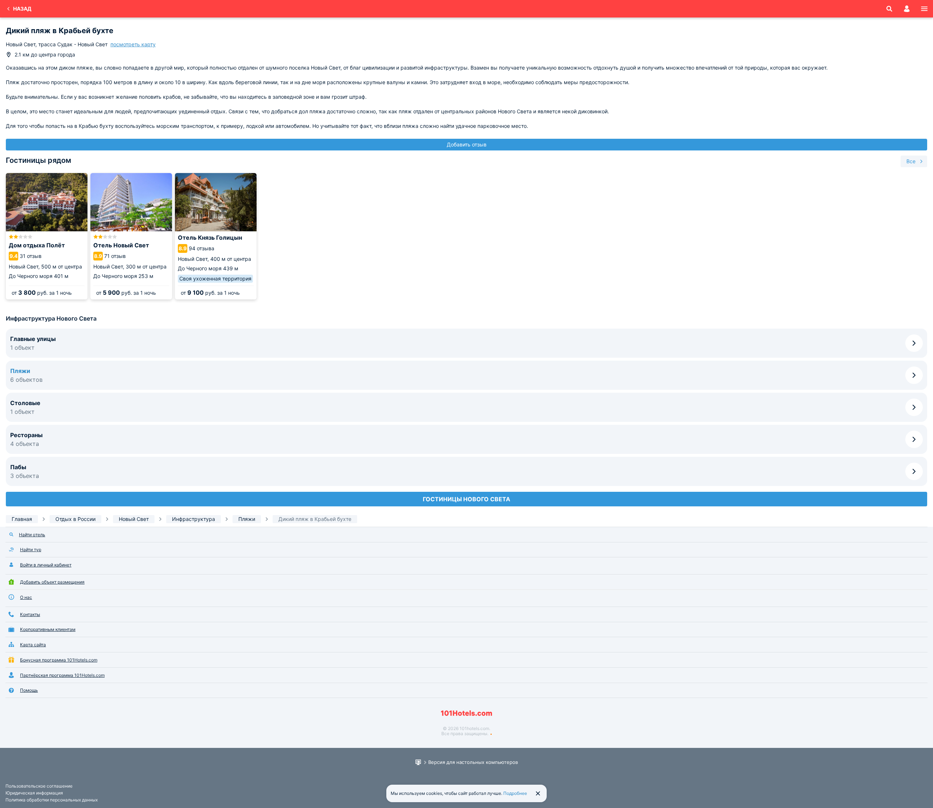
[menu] (924, 8)
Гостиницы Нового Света (466, 499)
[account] (907, 8)
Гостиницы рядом (38, 160)
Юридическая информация (34, 793)
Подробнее (515, 793)
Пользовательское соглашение (39, 786)
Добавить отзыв (467, 144)
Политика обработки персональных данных (51, 800)
